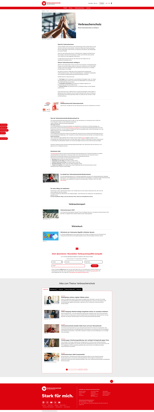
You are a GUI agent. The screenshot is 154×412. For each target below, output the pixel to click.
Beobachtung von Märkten (73, 127)
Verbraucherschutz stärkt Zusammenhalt (73, 354)
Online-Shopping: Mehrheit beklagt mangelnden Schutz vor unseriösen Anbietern (84, 311)
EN (109, 3)
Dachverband (55, 153)
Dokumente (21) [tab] (53, 289)
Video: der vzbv (3, 127)
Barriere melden (63, 405)
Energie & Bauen (82, 392)
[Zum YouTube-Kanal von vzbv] (51, 402)
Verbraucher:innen (79, 8)
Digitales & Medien (82, 391)
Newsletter (90, 3)
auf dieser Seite (94, 271)
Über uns (95, 3)
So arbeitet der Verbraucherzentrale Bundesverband (75, 174)
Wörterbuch (2, 133)
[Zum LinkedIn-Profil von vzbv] (43, 402)
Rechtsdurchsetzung (106, 392)
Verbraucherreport (4, 130)
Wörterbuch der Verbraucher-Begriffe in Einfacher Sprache (77, 232)
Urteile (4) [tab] (61, 289)
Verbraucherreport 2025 (67, 210)
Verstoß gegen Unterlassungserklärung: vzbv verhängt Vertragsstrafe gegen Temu (85, 340)
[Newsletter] (59, 402)
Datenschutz (50, 405)
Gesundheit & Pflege (94, 391)
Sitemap (56, 405)
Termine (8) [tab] (78, 289)
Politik (65, 8)
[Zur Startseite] (51, 3)
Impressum (44, 405)
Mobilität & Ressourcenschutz (94, 396)
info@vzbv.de (81, 404)
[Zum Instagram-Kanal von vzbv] (47, 402)
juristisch (84, 137)
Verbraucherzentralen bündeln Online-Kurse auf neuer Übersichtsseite (81, 325)
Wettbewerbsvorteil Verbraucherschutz (71, 103)
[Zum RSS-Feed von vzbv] (55, 402)
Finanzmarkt (81, 395)
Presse (70, 8)
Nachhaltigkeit (105, 391)
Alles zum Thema (3, 138)
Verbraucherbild (3, 124)
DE (106, 3)
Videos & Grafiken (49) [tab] (69, 289)
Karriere (88, 8)
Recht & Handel (105, 395)
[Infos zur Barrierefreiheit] (111, 3)
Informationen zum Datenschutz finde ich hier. (79, 272)
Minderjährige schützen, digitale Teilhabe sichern (75, 297)
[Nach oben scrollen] (111, 381)
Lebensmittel (93, 392)
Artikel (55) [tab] (45, 289)
